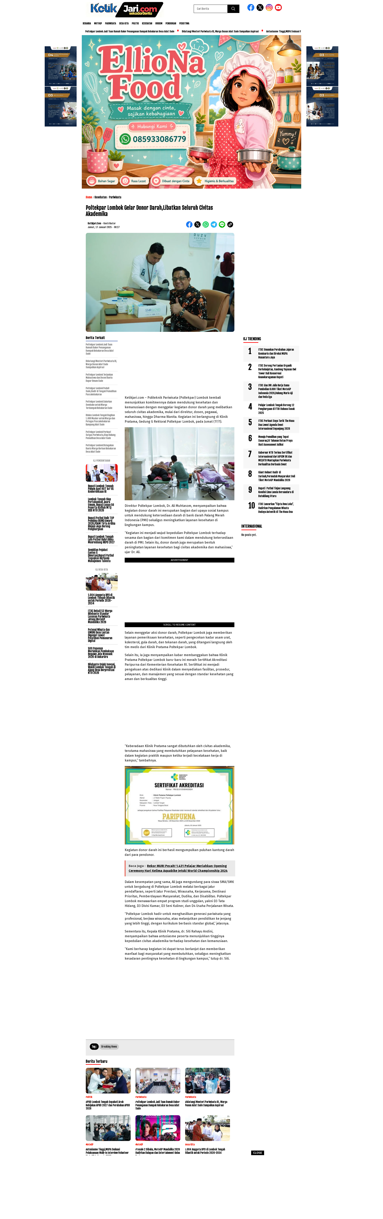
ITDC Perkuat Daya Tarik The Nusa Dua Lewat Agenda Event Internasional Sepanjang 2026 (276, 424)
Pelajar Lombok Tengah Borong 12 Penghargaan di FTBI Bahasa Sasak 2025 (276, 408)
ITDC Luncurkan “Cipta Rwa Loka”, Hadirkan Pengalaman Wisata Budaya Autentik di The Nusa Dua (276, 507)
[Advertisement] (191, 1188)
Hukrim (158, 23)
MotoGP (98, 23)
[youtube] (279, 10)
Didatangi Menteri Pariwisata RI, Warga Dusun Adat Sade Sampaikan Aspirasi (181, 31)
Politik (135, 23)
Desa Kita (124, 23)
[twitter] (261, 10)
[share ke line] (223, 226)
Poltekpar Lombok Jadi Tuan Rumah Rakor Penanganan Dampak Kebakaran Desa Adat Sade (91, 31)
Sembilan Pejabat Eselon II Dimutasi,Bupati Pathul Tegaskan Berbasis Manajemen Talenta (101, 555)
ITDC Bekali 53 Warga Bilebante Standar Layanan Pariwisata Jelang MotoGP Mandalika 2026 (100, 616)
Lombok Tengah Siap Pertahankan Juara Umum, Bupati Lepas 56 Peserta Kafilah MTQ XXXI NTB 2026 (101, 504)
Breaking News (109, 1046)
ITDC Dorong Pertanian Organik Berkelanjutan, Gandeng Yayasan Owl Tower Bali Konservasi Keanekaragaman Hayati (277, 371)
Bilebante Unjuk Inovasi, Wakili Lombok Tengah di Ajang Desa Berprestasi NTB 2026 (101, 668)
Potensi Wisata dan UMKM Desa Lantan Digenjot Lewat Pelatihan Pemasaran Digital (100, 635)
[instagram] (270, 10)
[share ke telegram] (215, 226)
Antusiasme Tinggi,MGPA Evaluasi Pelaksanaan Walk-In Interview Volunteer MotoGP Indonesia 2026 (277, 31)
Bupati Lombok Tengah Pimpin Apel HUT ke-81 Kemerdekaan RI (101, 488)
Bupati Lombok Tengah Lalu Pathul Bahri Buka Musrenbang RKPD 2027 (101, 539)
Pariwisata (110, 23)
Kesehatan (147, 23)
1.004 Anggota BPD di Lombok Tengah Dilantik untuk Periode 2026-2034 (101, 599)
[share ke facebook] (190, 226)
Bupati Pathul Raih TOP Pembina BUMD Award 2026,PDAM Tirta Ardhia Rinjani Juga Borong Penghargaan (101, 523)
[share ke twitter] (198, 226)
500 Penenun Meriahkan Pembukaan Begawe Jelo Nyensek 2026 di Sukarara (101, 652)
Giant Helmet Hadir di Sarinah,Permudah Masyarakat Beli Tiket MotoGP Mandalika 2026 (276, 476)
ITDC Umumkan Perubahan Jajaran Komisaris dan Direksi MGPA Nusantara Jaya (276, 353)
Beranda (87, 23)
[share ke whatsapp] (206, 226)
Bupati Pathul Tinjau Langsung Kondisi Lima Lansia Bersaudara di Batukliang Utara (276, 492)
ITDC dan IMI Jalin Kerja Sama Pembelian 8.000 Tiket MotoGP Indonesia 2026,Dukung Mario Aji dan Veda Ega (275, 391)
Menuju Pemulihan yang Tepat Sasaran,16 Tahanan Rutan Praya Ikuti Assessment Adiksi (275, 440)
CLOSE (257, 1152)
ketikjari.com (94, 223)
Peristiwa (184, 23)
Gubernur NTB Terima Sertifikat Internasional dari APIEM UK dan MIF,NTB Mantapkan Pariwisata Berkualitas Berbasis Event (275, 458)
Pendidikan (171, 23)
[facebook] (251, 10)
